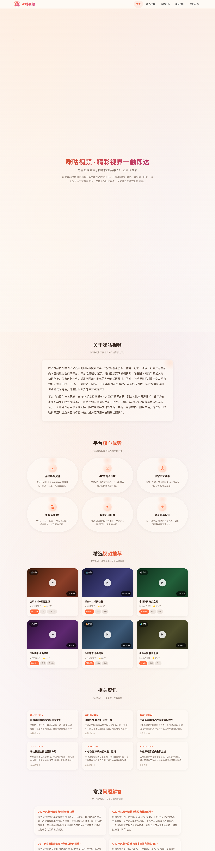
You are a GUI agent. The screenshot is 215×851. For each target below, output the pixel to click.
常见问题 (194, 4)
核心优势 (150, 4)
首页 (138, 4)
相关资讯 (179, 4)
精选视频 (165, 4)
